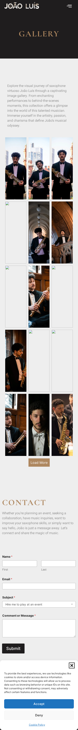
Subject (8, 597)
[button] (72, 665)
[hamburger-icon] (69, 6)
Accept (39, 704)
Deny (39, 715)
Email (7, 579)
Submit (13, 648)
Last (44, 569)
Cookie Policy (37, 724)
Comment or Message (19, 615)
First (5, 569)
